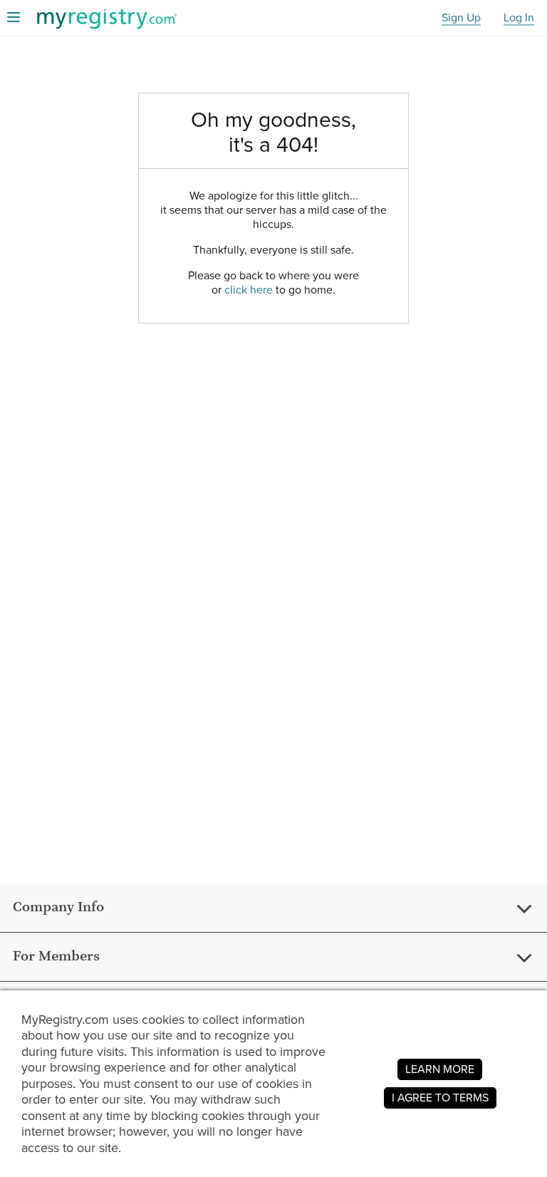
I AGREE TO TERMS (440, 1097)
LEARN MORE (439, 1069)
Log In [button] (519, 18)
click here (248, 289)
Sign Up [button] (461, 18)
